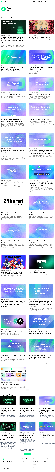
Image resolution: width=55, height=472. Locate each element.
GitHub (23, 461)
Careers (34, 465)
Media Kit (34, 464)
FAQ (33, 467)
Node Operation (35, 461)
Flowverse (44, 461)
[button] (24, 1)
